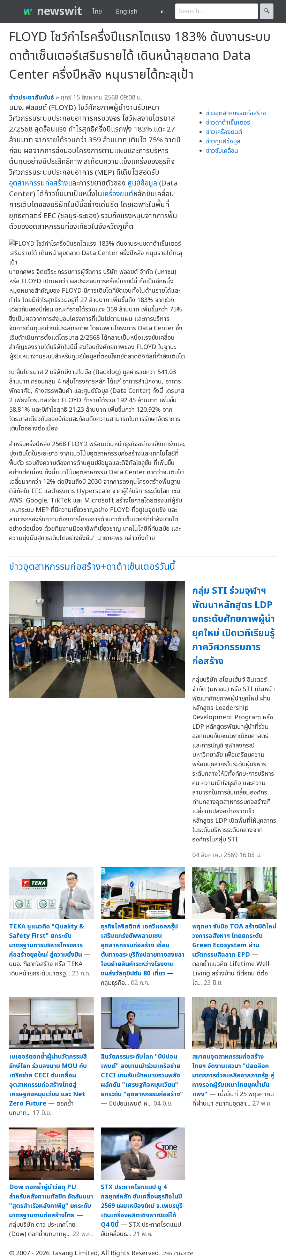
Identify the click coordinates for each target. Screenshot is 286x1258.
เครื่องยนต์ (117, 194)
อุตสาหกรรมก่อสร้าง (38, 183)
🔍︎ (267, 11)
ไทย (97, 11)
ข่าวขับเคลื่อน (222, 151)
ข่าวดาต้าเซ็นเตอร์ (228, 122)
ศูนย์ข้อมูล (142, 183)
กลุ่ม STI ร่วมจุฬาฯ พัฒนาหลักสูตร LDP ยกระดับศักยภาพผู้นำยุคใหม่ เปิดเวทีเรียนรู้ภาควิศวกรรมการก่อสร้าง (233, 626)
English (126, 11)
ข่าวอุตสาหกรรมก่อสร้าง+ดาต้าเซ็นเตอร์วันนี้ (92, 567)
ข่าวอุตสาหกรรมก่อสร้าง (236, 113)
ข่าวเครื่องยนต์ (224, 132)
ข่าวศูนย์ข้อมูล (223, 141)
